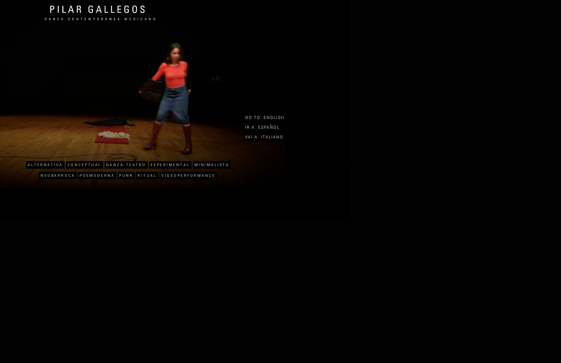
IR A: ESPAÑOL (262, 127)
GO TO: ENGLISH (264, 117)
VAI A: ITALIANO (264, 137)
